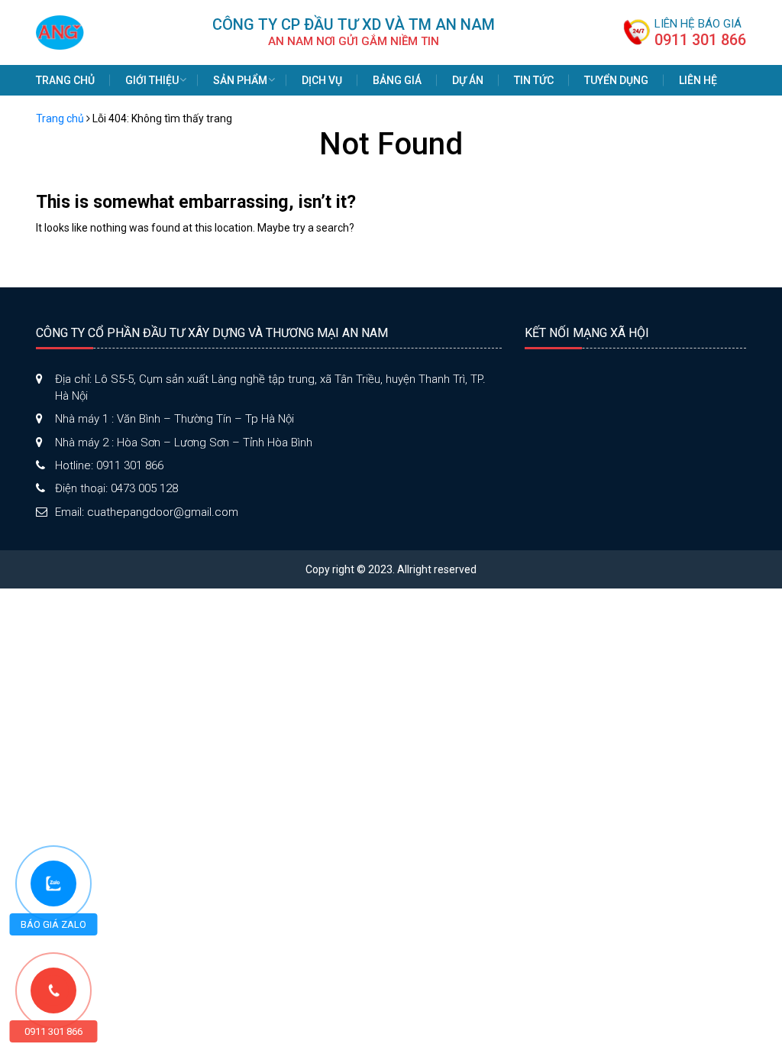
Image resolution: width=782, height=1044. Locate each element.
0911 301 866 (700, 40)
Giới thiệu (152, 80)
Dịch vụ (322, 80)
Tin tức (534, 80)
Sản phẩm (240, 80)
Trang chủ (65, 80)
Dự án (467, 80)
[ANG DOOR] (60, 31)
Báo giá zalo (53, 924)
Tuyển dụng (616, 80)
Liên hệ (698, 80)
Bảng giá (397, 80)
